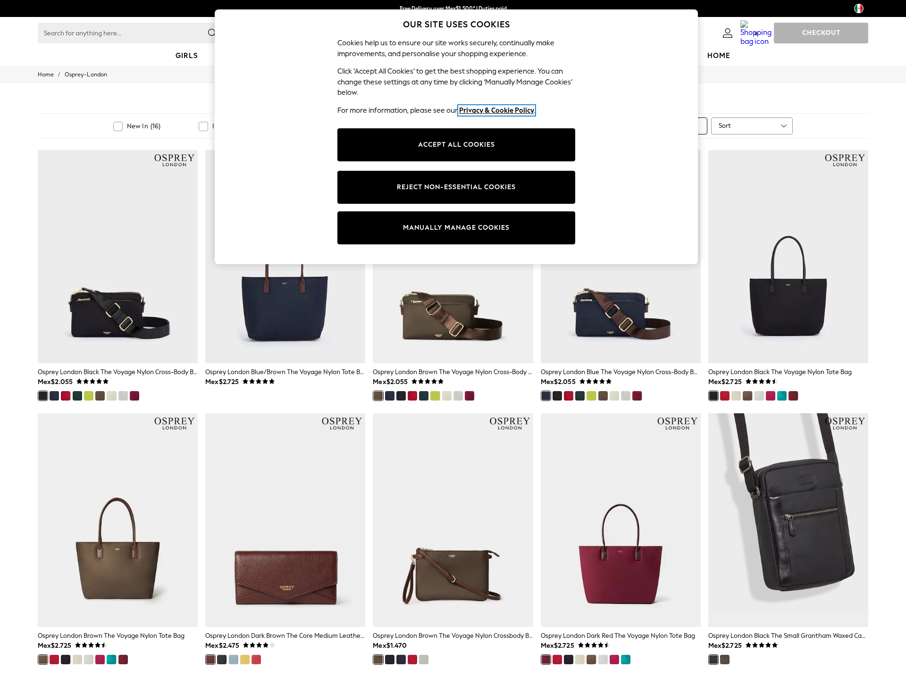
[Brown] (100, 396)
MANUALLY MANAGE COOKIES (456, 228)
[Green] (88, 396)
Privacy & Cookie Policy (496, 110)
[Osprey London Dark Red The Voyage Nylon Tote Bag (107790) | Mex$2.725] (621, 520)
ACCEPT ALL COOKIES (456, 145)
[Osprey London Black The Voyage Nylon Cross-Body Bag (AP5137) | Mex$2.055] (118, 256)
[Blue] (54, 396)
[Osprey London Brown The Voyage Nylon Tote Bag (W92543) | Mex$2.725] (118, 520)
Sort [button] (725, 126)
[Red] (65, 396)
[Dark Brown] (210, 659)
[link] (727, 33)
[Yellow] (245, 659)
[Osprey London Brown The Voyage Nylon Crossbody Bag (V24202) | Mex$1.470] (453, 520)
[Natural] (111, 396)
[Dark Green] (77, 396)
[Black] (43, 396)
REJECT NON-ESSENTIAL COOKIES (456, 187)
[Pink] (770, 396)
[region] (456, 136)
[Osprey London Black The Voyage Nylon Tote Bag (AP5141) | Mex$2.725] (788, 256)
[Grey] (123, 396)
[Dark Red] (134, 396)
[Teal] (782, 396)
